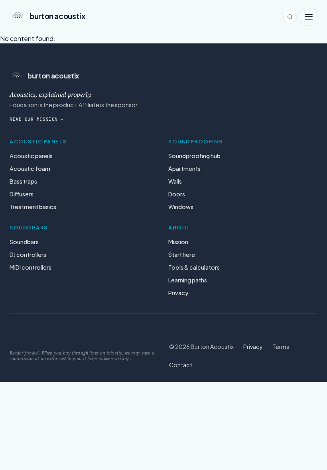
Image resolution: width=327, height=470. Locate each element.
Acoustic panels (31, 155)
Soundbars (24, 241)
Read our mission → (37, 119)
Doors (176, 194)
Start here (181, 254)
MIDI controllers (30, 267)
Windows (180, 206)
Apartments (184, 168)
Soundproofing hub (194, 155)
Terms (280, 346)
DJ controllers (28, 254)
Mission (178, 241)
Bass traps (23, 181)
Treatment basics (33, 206)
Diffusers (21, 194)
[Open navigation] (308, 16)
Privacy (178, 292)
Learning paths (187, 280)
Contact (180, 364)
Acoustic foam (30, 168)
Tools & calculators (194, 267)
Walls (175, 181)
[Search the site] (290, 17)
